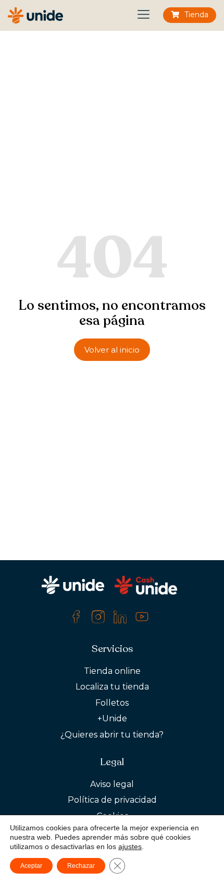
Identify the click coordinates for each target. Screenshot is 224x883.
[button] (144, 15)
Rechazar (81, 865)
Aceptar (31, 865)
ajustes (130, 846)
